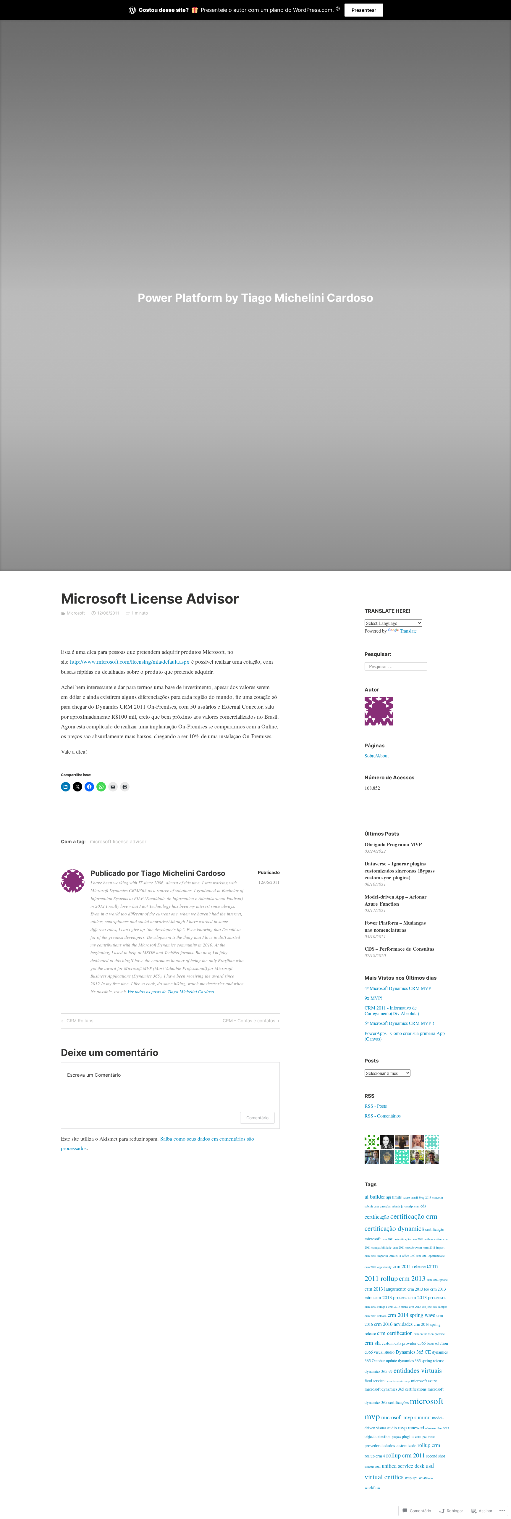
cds (423, 1206)
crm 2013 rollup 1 (376, 1306)
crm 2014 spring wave (411, 1314)
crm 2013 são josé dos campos (428, 1306)
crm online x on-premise (429, 1334)
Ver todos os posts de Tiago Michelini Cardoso (170, 991)
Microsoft (76, 612)
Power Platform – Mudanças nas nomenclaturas (395, 926)
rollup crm (429, 1445)
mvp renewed (411, 1427)
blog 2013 (425, 1197)
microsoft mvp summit (406, 1417)
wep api (411, 1478)
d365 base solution (433, 1343)
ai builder (375, 1196)
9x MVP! (373, 998)
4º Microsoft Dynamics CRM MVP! (399, 988)
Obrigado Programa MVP (393, 844)
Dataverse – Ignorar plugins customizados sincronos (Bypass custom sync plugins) (400, 870)
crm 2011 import (433, 1247)
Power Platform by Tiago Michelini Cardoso (255, 297)
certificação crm (413, 1216)
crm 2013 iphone (437, 1280)
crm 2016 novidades (393, 1324)
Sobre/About (377, 755)
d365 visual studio (379, 1352)
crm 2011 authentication (427, 1239)
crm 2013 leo (418, 1289)
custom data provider (399, 1343)
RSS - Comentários (383, 1115)
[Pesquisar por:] (396, 665)
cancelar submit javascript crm (399, 1206)
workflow (373, 1487)
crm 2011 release (409, 1266)
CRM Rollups (76, 1021)
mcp (407, 1381)
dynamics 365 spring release (421, 1360)
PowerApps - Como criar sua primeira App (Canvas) (405, 1036)
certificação (377, 1216)
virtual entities (384, 1476)
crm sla (373, 1342)
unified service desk (403, 1465)
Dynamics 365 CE (413, 1352)
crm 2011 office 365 (402, 1256)
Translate (408, 631)
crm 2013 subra (398, 1306)
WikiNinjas (426, 1478)
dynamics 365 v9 (378, 1371)
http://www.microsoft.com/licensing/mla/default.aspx (130, 661)
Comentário (257, 1117)
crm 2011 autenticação (396, 1239)
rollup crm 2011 (405, 1455)
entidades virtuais (418, 1370)
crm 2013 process (390, 1297)
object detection (378, 1436)
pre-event (429, 1437)
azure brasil (410, 1197)
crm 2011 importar (376, 1256)
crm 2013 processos (427, 1297)
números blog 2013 (437, 1428)
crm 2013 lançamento (385, 1289)
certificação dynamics (394, 1228)
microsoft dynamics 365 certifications (395, 1389)
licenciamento (394, 1381)
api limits (394, 1197)
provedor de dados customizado (390, 1445)
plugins (396, 1437)
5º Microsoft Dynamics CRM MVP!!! (400, 1023)
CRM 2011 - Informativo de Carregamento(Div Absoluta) (392, 1010)
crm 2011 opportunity (378, 1267)
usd (430, 1465)
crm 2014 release (376, 1316)
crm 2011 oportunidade (430, 1256)
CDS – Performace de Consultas (399, 948)
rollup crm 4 (375, 1456)
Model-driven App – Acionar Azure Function (396, 900)
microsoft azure (424, 1380)
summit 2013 (373, 1467)
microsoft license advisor (118, 841)
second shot (435, 1456)
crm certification (395, 1332)
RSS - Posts (376, 1106)
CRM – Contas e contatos (249, 1021)
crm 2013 (412, 1278)
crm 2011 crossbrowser (407, 1247)
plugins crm (411, 1436)
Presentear (364, 10)
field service (374, 1380)
